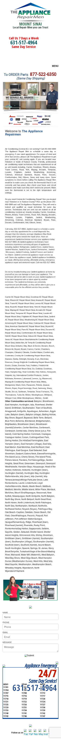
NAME (5, 612)
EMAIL (5, 632)
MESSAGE (7, 642)
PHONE (6, 622)
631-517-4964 (23, 42)
